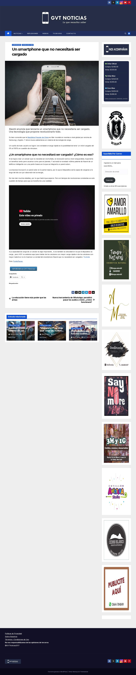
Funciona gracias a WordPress (58, 671)
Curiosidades (17, 45)
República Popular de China (38, 137)
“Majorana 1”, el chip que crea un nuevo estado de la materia (52, 331)
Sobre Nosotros (11, 637)
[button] (125, 33)
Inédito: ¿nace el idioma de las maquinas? (18, 331)
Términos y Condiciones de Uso (17, 640)
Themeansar (84, 671)
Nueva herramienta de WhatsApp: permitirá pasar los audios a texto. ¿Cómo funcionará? (72, 299)
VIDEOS (45, 33)
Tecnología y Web (28, 45)
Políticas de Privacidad (13, 634)
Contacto (71, 33)
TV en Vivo (57, 33)
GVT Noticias (88, 337)
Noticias (18, 33)
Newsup (75, 671)
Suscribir (109, 180)
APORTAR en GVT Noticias (23, 269)
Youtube (86, 257)
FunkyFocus (18, 261)
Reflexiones (32, 33)
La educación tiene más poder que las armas (29, 298)
